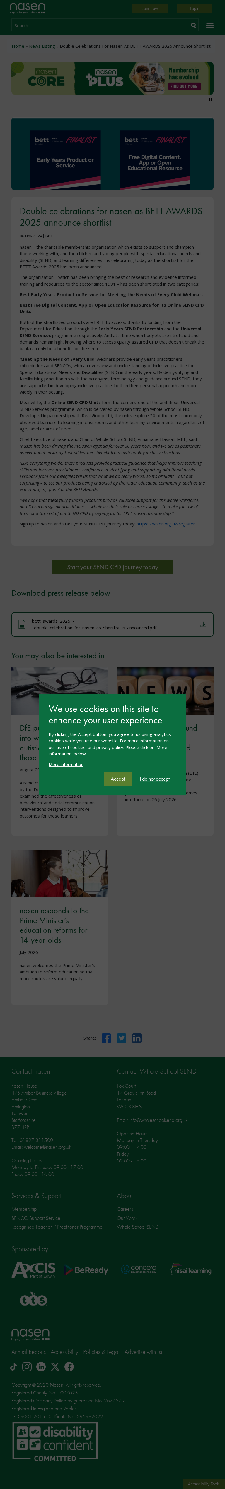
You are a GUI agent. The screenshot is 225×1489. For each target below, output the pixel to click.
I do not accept (155, 778)
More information (66, 764)
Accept (118, 778)
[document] (112, 737)
